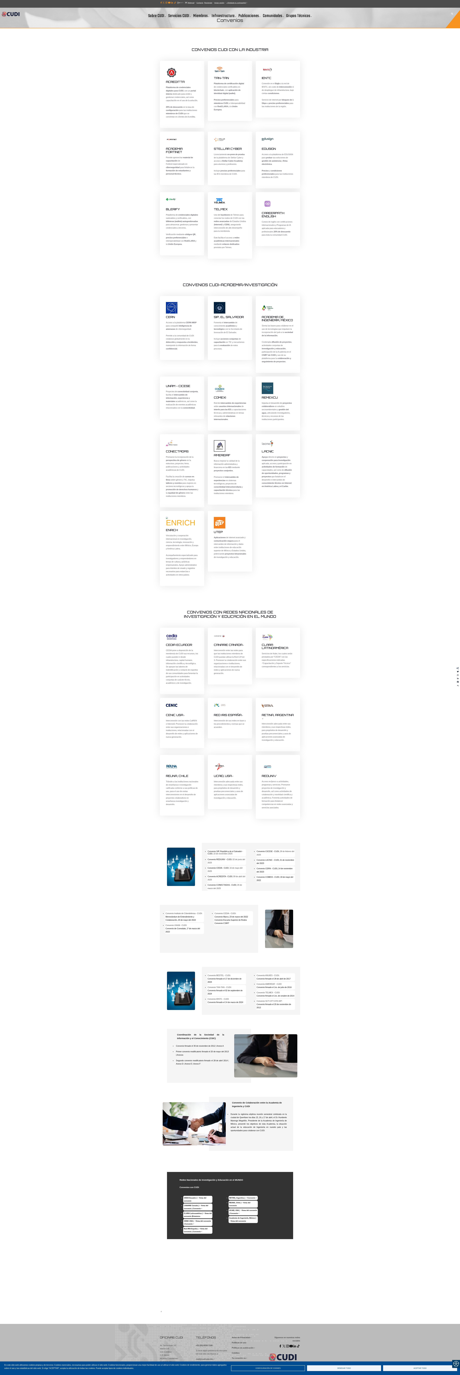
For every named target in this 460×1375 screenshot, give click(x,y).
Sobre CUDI (156, 16)
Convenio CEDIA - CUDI (218, 868)
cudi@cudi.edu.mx (204, 1359)
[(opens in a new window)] (161, 3)
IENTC (266, 78)
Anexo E (188, 1064)
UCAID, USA (223, 776)
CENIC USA (174, 715)
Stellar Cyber (228, 149)
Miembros (200, 16)
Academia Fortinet (174, 150)
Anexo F (197, 1064)
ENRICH (172, 530)
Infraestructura (223, 16)
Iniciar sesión (219, 3)
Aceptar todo (420, 1368)
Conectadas (177, 451)
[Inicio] (11, 14)
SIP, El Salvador (229, 317)
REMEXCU (270, 397)
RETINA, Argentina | (237, 1198)
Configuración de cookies (268, 1368)
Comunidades (272, 16)
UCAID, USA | (234, 1210)
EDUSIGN (269, 149)
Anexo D (179, 1064)
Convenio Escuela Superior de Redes (231, 920)
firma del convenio (238, 1221)
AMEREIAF (222, 455)
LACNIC (268, 451)
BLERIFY (173, 209)
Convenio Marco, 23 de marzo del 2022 (231, 917)
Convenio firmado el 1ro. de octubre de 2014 (275, 996)
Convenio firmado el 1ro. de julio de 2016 (274, 987)
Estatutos (196, 1216)
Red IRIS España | (191, 1229)
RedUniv (269, 776)
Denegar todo (344, 1368)
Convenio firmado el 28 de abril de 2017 (274, 979)
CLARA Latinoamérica (275, 646)
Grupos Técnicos (298, 16)
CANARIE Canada (228, 645)
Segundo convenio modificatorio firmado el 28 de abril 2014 (202, 1061)
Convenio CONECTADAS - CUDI (222, 885)
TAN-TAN (221, 78)
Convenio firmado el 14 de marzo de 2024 (225, 1002)
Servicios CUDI (178, 16)
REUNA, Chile (177, 776)
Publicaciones (249, 16)
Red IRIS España (228, 715)
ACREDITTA (175, 82)
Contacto (199, 3)
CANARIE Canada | (191, 1205)
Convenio (197, 1208)
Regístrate (208, 3)
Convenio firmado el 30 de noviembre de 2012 (195, 1046)
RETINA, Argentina (278, 715)
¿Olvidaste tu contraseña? (236, 3)
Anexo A (220, 1046)
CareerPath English (273, 214)
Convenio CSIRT (222, 923)
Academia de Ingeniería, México (277, 318)
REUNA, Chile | (235, 1203)
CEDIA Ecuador (179, 645)
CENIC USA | (189, 1221)
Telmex (221, 209)
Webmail (191, 3)
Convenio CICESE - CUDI (268, 851)
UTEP (218, 532)
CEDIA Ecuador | (190, 1198)
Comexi (220, 397)
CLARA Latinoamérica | (193, 1213)
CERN (170, 317)
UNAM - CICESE (178, 386)
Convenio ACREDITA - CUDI (220, 876)
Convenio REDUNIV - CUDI (220, 859)
